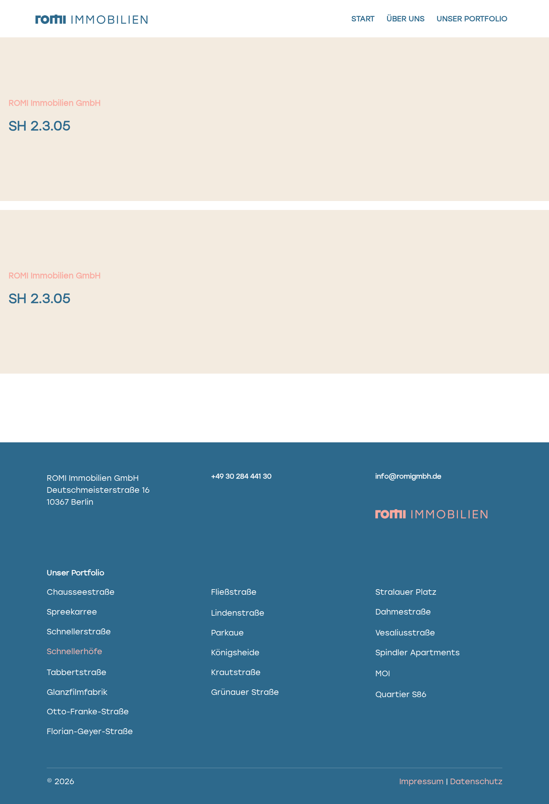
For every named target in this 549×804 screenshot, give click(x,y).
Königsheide (235, 652)
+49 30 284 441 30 (241, 476)
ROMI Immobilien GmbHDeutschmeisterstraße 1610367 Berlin (98, 490)
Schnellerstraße (79, 631)
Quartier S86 (401, 694)
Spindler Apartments (417, 652)
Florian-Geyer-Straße (90, 731)
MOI (382, 673)
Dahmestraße (403, 611)
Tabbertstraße (76, 672)
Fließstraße (234, 592)
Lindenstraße (237, 613)
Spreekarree (72, 611)
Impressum (421, 781)
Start (363, 18)
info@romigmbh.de (408, 476)
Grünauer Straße (245, 692)
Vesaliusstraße (405, 632)
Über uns (406, 18)
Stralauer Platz (405, 592)
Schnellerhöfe (74, 651)
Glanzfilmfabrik (77, 692)
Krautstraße (236, 672)
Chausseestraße (81, 592)
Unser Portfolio (472, 18)
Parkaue (227, 632)
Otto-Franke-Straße (88, 711)
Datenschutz (476, 781)
